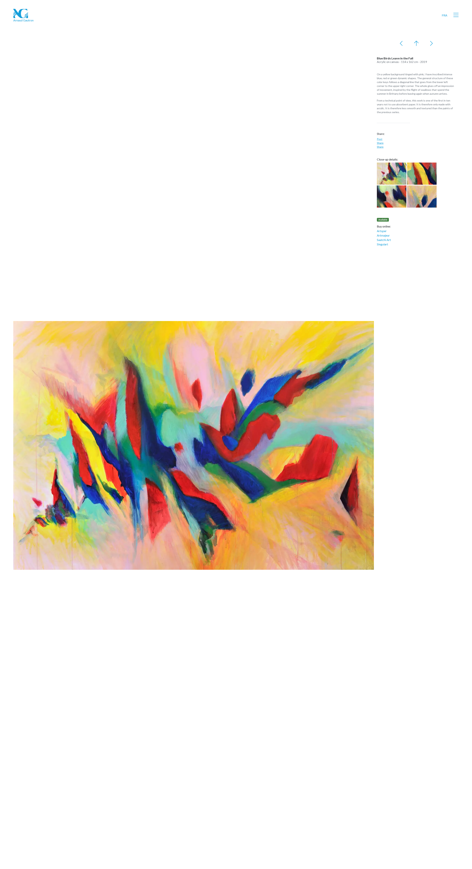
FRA (444, 15)
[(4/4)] (422, 196)
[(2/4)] (422, 174)
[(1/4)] (391, 174)
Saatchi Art (384, 240)
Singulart (382, 244)
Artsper (382, 231)
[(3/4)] (391, 196)
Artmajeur (383, 235)
